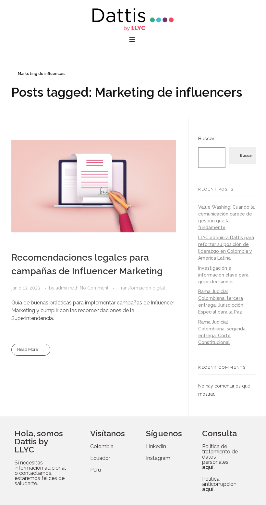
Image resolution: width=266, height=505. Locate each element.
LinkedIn (156, 446)
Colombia (102, 446)
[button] (133, 39)
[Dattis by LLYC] (133, 19)
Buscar (206, 139)
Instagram (158, 458)
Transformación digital (141, 287)
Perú (95, 470)
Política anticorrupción (219, 484)
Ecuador (100, 458)
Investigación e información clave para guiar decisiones (223, 274)
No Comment (94, 287)
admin (63, 287)
